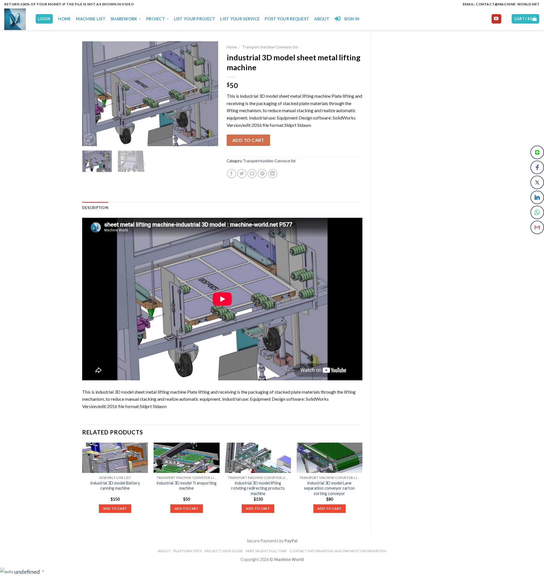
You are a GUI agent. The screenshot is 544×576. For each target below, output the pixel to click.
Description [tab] (95, 207)
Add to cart (248, 140)
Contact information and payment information (338, 551)
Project (155, 18)
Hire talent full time (266, 551)
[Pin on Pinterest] (262, 173)
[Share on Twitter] (241, 173)
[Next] (208, 93)
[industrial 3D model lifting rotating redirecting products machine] (258, 458)
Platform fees (187, 551)
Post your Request (287, 18)
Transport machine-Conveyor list (270, 47)
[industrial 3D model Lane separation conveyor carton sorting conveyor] (330, 458)
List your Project (194, 18)
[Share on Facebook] (231, 173)
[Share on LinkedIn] (272, 173)
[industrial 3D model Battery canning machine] (115, 458)
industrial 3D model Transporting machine (186, 486)
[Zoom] (89, 139)
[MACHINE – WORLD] (15, 19)
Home (64, 18)
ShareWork (123, 18)
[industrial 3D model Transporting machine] (187, 458)
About (321, 18)
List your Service (240, 18)
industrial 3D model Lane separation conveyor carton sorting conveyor (329, 488)
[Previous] (92, 93)
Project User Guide (224, 551)
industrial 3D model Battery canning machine (115, 486)
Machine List (90, 18)
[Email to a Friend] (252, 173)
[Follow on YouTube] (496, 19)
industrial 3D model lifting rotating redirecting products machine (258, 488)
